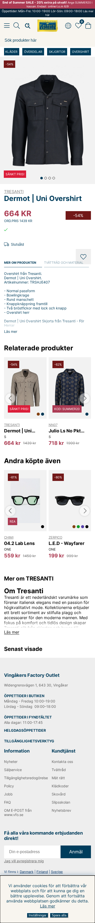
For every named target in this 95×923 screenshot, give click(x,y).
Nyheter (10, 761)
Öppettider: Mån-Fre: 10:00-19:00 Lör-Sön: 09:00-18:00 (47, 13)
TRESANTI (14, 191)
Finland (42, 872)
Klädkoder (60, 786)
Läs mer (47, 906)
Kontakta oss (62, 761)
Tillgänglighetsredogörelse (24, 778)
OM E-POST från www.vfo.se (18, 812)
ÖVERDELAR (33, 52)
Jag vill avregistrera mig (24, 861)
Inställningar (37, 915)
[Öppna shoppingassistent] (26, 25)
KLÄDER (11, 52)
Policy (9, 786)
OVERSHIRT (80, 52)
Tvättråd (59, 770)
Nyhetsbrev (61, 810)
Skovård (59, 794)
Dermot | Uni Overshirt (18, 430)
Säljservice (13, 770)
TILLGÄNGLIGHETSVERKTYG (29, 741)
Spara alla (59, 915)
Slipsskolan (61, 802)
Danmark (26, 872)
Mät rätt (58, 778)
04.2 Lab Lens (19, 543)
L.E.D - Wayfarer (66, 543)
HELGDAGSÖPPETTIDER (25, 730)
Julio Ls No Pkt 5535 (65, 430)
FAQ (7, 802)
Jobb (8, 794)
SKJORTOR (57, 52)
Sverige (57, 872)
